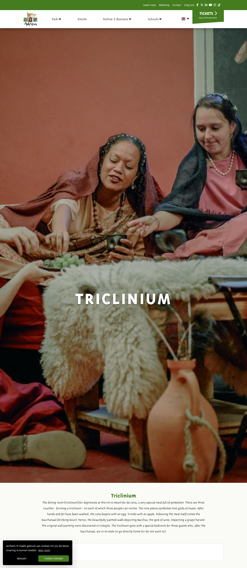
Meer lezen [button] (44, 550)
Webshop (164, 5)
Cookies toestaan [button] (53, 558)
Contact (177, 5)
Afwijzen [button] (21, 558)
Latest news (149, 5)
